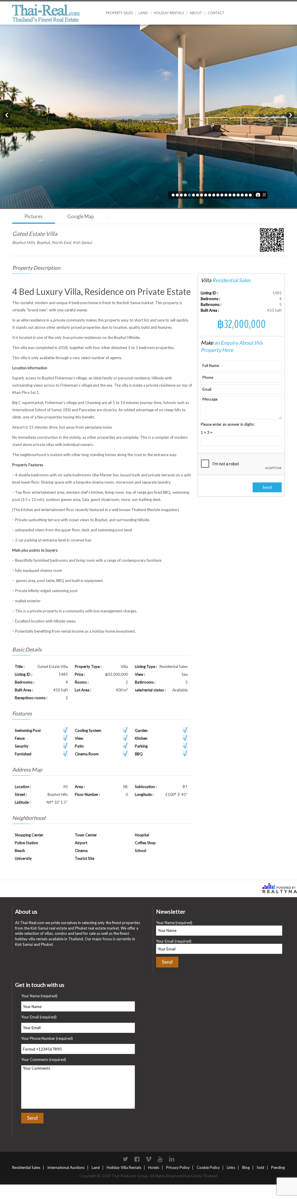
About (196, 12)
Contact (216, 12)
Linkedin (171, 1159)
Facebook (137, 1159)
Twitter (125, 1159)
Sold (260, 1167)
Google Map (80, 216)
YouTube (160, 1159)
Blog (246, 1167)
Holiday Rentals (169, 12)
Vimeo (148, 1159)
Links (231, 1167)
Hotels (153, 1167)
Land (143, 12)
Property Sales (119, 12)
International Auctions (66, 1167)
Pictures (33, 216)
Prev (6, 114)
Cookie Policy (208, 1167)
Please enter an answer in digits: (227, 424)
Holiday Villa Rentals (124, 1167)
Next (290, 114)
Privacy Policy (178, 1167)
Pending (278, 1167)
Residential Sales (26, 1167)
